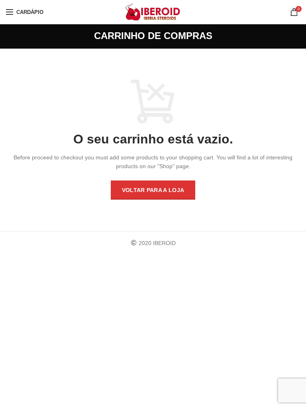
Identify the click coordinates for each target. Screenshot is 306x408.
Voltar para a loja (153, 190)
